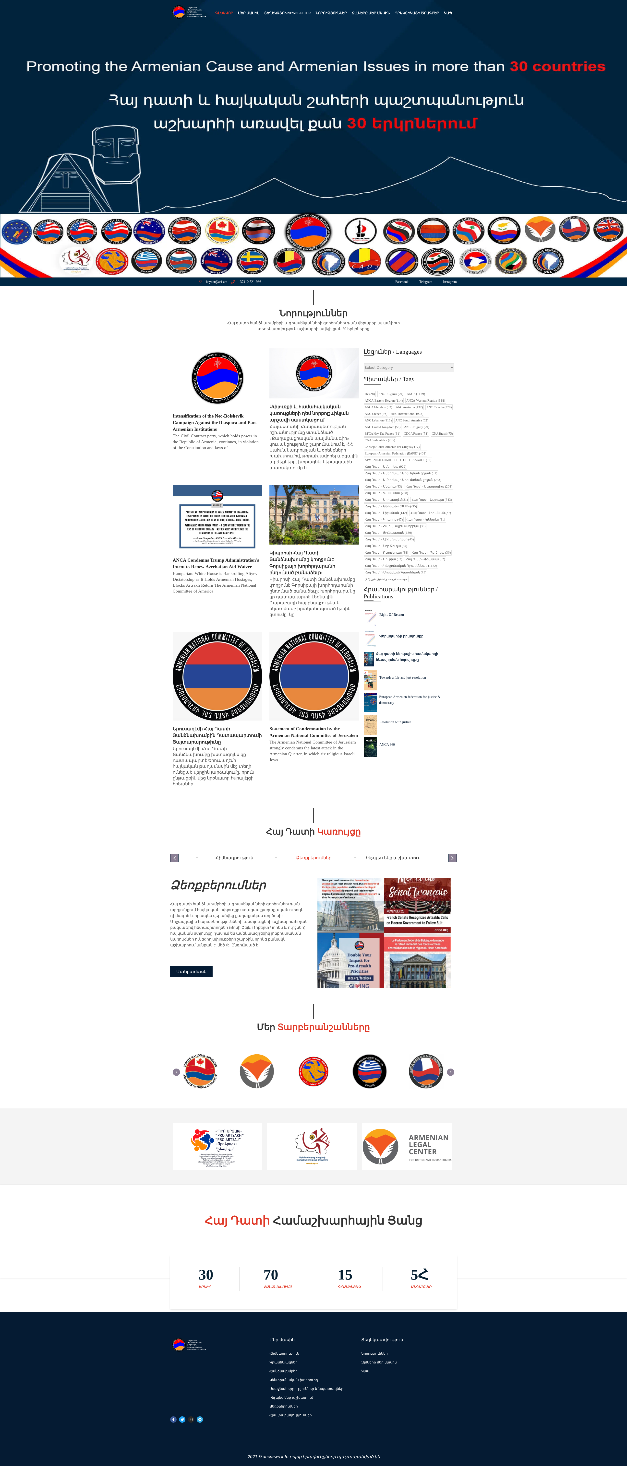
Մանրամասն (191, 974)
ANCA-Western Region (425, 400)
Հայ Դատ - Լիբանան (386, 513)
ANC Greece (376, 414)
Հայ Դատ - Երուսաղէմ (386, 499)
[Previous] (176, 1072)
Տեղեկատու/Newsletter (287, 13)
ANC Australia (409, 407)
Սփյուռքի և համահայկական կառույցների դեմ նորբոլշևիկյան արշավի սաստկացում (309, 413)
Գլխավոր (224, 13)
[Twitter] (182, 1419)
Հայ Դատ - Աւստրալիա (429, 486)
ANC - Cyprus (390, 394)
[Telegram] (200, 1419)
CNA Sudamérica (380, 440)
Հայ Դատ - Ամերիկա (385, 466)
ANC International (407, 414)
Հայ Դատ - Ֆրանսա (425, 559)
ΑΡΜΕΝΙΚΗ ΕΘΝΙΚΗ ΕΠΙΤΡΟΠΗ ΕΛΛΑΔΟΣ (398, 460)
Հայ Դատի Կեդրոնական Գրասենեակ (401, 566)
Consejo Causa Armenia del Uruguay (392, 447)
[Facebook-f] (173, 1419)
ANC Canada (439, 407)
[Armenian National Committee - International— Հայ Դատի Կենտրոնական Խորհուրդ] (188, 13)
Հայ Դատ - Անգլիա (383, 486)
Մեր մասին (248, 13)
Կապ (448, 13)
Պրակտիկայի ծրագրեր (417, 13)
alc (370, 394)
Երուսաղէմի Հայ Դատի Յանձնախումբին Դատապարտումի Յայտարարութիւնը (217, 735)
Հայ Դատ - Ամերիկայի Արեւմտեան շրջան (403, 480)
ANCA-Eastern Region (384, 400)
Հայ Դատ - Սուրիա (383, 559)
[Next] (450, 1072)
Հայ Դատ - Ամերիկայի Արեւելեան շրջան (401, 473)
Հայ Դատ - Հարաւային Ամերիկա (395, 526)
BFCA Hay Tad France (382, 433)
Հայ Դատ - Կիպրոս (384, 519)
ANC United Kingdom (382, 427)
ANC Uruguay (416, 427)
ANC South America (411, 420)
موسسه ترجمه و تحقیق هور (386, 579)
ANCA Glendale (378, 407)
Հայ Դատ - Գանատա (386, 493)
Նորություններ (331, 13)
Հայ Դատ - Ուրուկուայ (386, 552)
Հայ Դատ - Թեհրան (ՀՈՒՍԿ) (391, 506)
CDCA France (416, 433)
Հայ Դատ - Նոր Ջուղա (386, 546)
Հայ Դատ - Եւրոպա (431, 499)
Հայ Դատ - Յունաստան (388, 533)
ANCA (416, 394)
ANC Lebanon (378, 420)
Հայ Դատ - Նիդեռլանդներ (389, 539)
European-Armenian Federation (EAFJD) (395, 453)
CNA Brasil (442, 433)
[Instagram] (191, 1419)
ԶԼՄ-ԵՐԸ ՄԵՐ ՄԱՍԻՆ (371, 13)
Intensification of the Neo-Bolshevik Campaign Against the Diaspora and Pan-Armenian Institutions (215, 422)
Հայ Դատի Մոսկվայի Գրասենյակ (395, 572)
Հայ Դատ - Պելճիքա (431, 552)
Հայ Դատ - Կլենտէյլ (425, 519)
